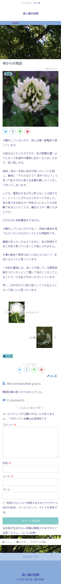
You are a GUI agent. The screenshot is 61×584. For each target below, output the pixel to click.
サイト (6, 489)
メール (8, 476)
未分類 (9, 356)
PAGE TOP (31, 557)
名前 (7, 463)
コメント (9, 424)
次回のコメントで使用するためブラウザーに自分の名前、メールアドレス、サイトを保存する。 (30, 507)
